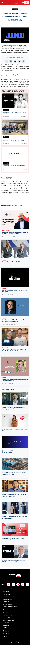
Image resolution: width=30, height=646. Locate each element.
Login (26, 2)
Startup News (5, 230)
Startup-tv (6, 601)
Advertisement (7, 615)
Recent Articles (6, 347)
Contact (5, 627)
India (4, 638)
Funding (15, 9)
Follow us (12, 57)
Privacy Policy (7, 617)
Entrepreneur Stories (9, 596)
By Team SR (19, 23)
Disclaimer (6, 622)
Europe (5, 636)
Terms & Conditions (8, 620)
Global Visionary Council (10, 606)
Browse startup (7, 604)
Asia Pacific (6, 634)
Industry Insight (7, 599)
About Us (5, 613)
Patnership (6, 625)
